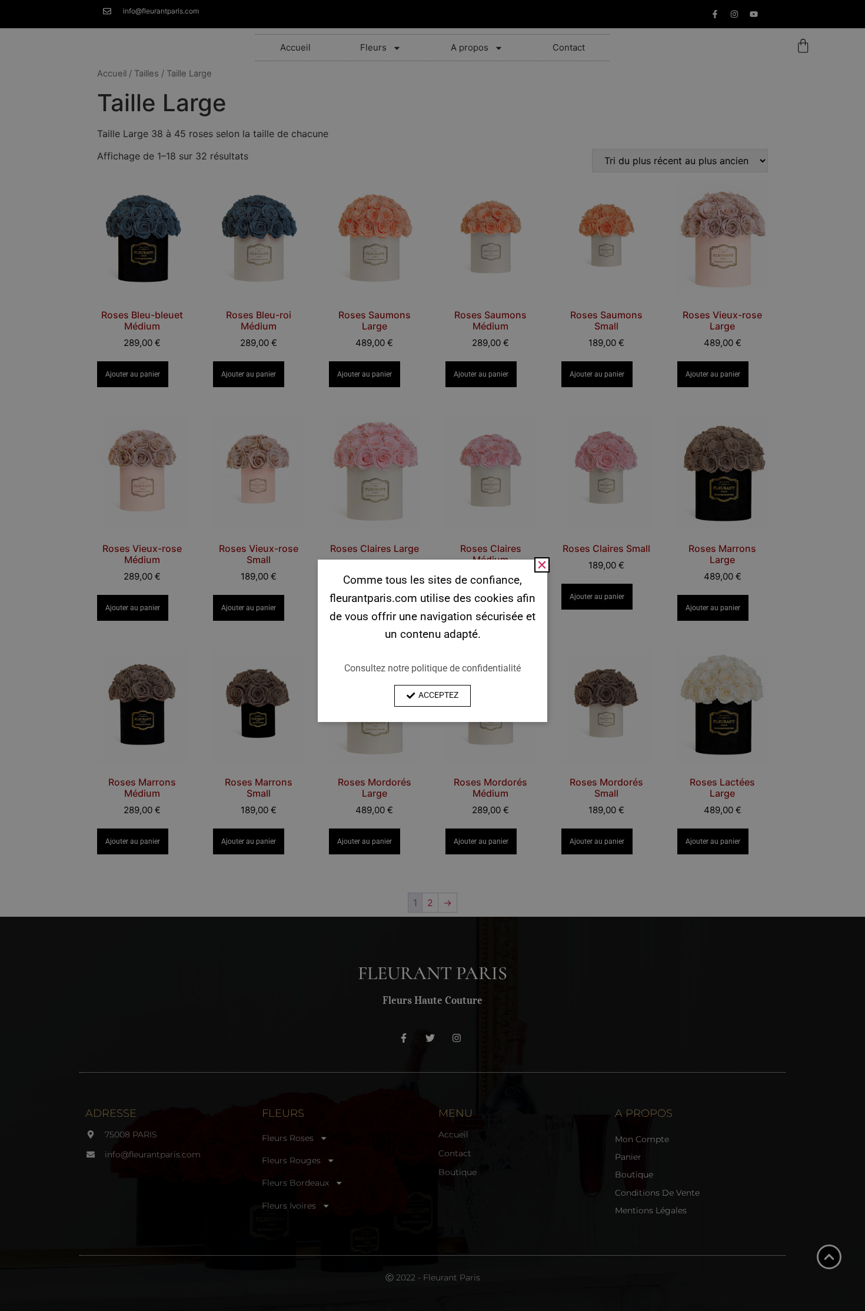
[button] (542, 565)
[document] (432, 655)
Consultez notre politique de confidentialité (432, 668)
